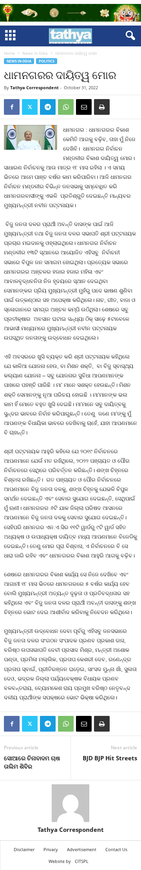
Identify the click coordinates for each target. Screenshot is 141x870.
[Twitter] (30, 107)
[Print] (102, 107)
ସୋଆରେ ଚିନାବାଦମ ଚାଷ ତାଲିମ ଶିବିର (32, 762)
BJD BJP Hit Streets (110, 758)
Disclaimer (24, 849)
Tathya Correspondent (34, 87)
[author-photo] (70, 803)
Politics (46, 61)
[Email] (84, 107)
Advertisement (81, 849)
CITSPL (82, 861)
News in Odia (35, 53)
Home (9, 53)
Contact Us (116, 849)
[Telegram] (48, 107)
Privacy (50, 849)
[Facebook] (12, 107)
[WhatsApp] (66, 107)
